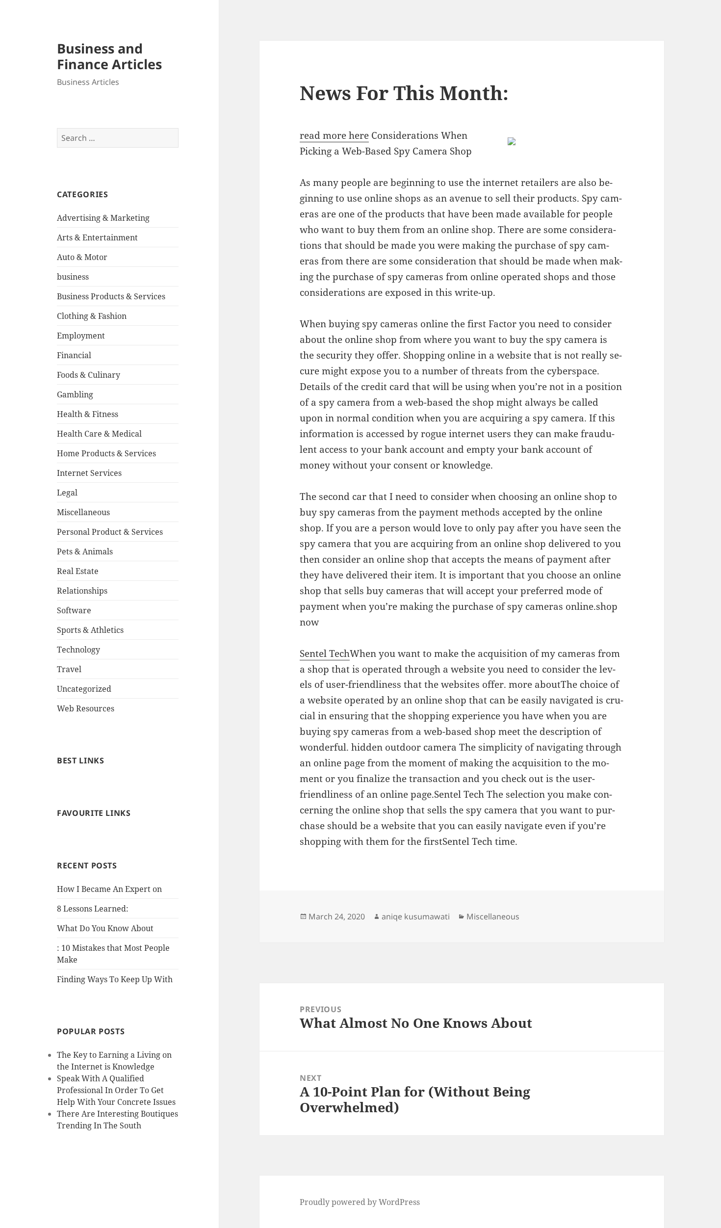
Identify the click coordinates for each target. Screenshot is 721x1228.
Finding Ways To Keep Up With (115, 979)
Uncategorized (84, 688)
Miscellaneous (83, 512)
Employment (81, 335)
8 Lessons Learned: (93, 908)
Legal (67, 492)
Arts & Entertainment (97, 237)
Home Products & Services (106, 453)
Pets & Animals (85, 551)
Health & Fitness (87, 414)
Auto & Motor (82, 257)
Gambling (75, 394)
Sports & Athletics (90, 630)
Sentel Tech (325, 653)
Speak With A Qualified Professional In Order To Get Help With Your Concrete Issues (116, 1090)
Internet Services (89, 473)
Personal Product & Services (110, 531)
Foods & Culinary (88, 374)
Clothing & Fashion (92, 316)
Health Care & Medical (99, 433)
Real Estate (78, 571)
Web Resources (85, 708)
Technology (78, 649)
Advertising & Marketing (103, 217)
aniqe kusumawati (416, 916)
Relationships (82, 590)
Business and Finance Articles (109, 56)
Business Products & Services (111, 296)
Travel (69, 669)
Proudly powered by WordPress (360, 1202)
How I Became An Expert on (109, 889)
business (73, 276)
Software (74, 610)
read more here (334, 135)
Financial (74, 355)
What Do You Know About (105, 928)
